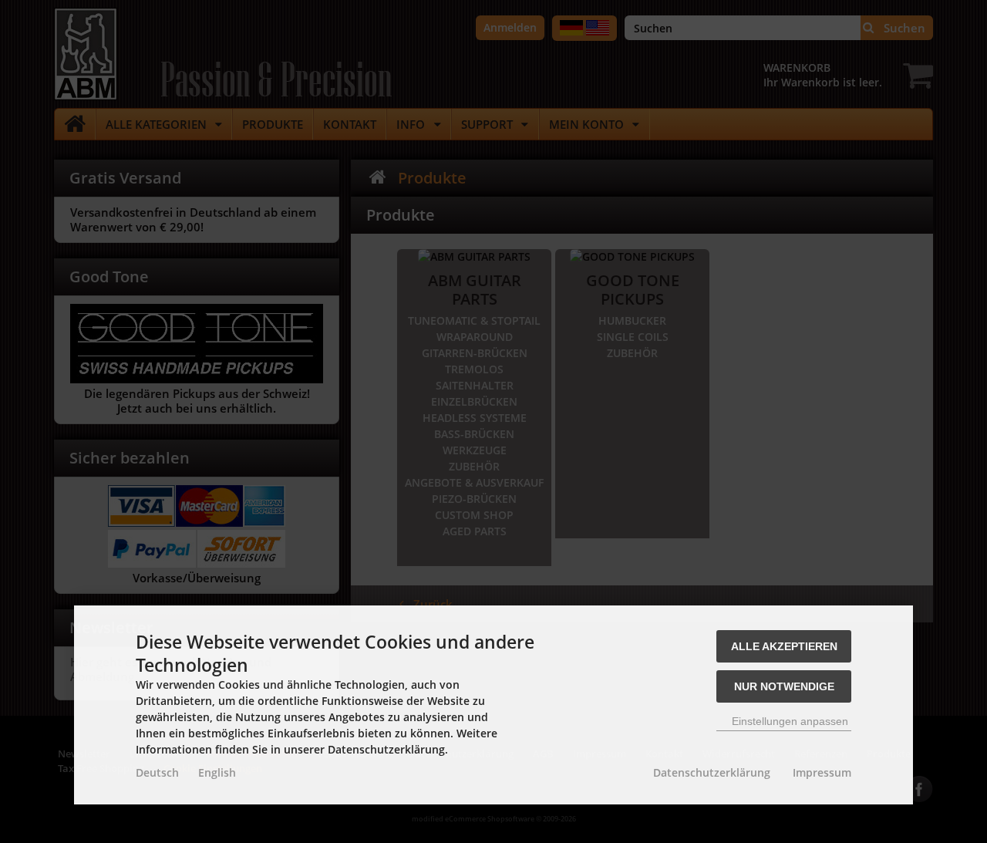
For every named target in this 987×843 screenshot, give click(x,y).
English (217, 772)
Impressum (822, 772)
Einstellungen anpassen (788, 721)
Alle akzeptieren (784, 646)
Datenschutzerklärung (711, 772)
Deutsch (157, 772)
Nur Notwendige (784, 686)
